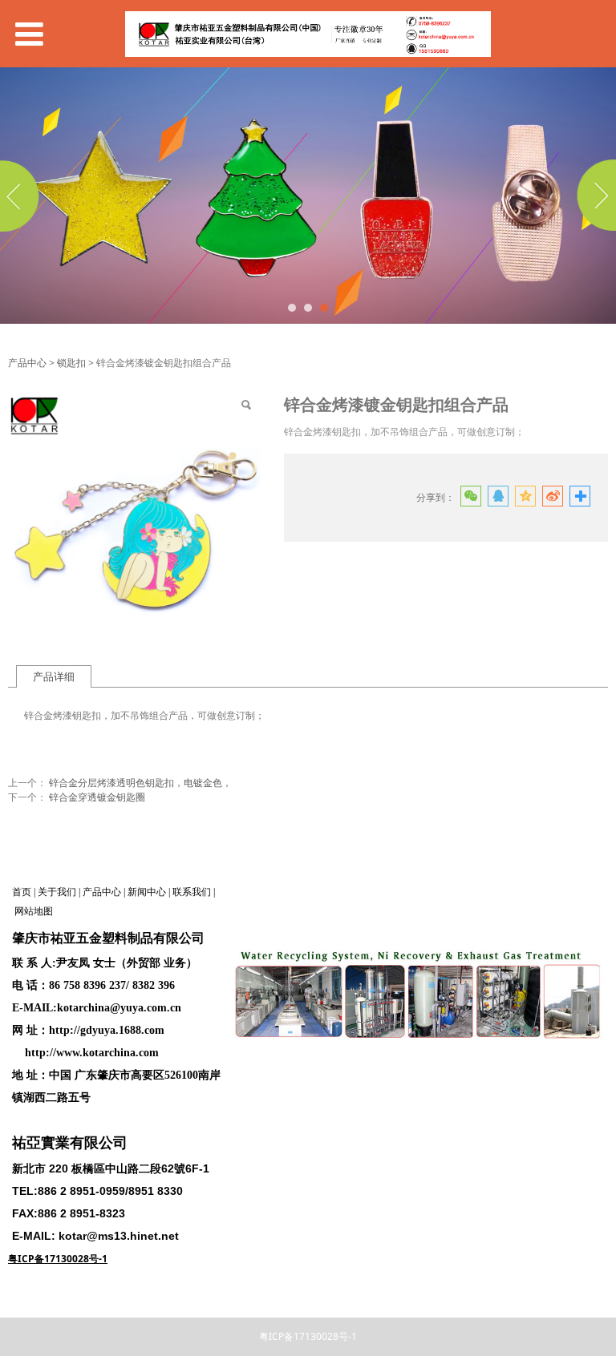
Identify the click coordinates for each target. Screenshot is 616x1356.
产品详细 (54, 676)
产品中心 (27, 362)
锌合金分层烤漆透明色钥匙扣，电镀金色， (140, 782)
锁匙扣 (71, 362)
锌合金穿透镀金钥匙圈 (97, 797)
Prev (21, 195)
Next (594, 195)
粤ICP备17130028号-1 (308, 1336)
